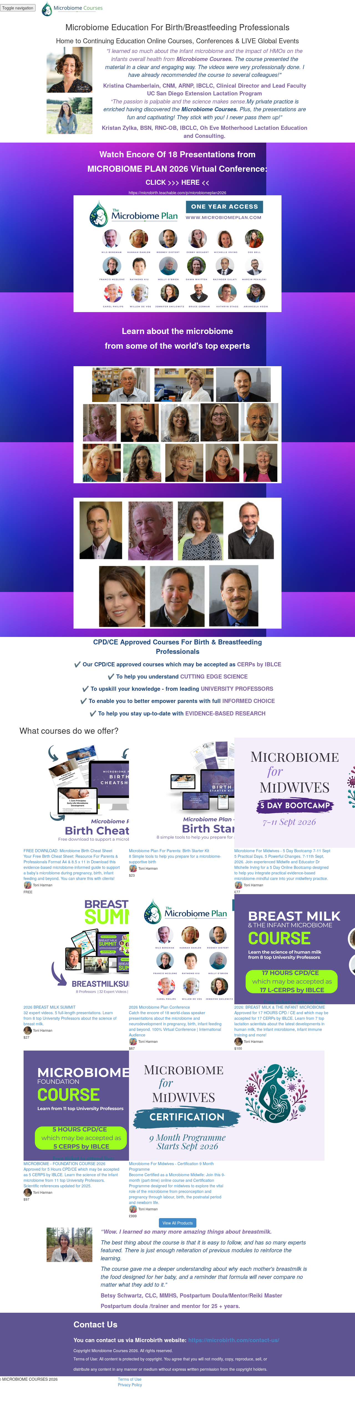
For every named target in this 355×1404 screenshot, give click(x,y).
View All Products (178, 1223)
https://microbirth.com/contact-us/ (233, 1340)
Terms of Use (129, 1379)
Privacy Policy (130, 1384)
